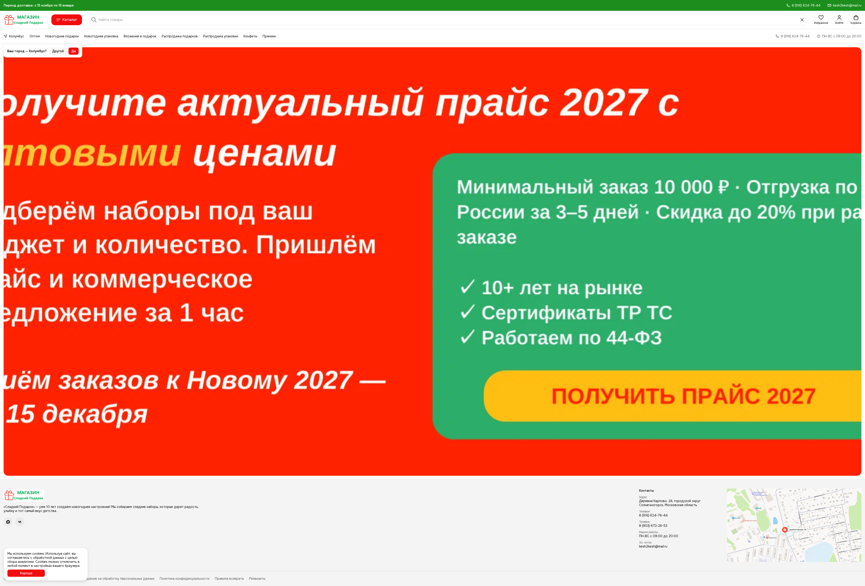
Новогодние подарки (62, 36)
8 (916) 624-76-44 (653, 515)
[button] (821, 20)
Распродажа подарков (180, 36)
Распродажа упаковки (220, 36)
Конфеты (250, 36)
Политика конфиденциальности (184, 579)
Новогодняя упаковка (101, 36)
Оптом (35, 36)
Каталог (69, 19)
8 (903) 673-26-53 (653, 526)
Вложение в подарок (140, 36)
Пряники (269, 36)
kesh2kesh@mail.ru (653, 546)
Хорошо (26, 573)
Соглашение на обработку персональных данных (116, 579)
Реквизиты (257, 579)
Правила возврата (229, 579)
